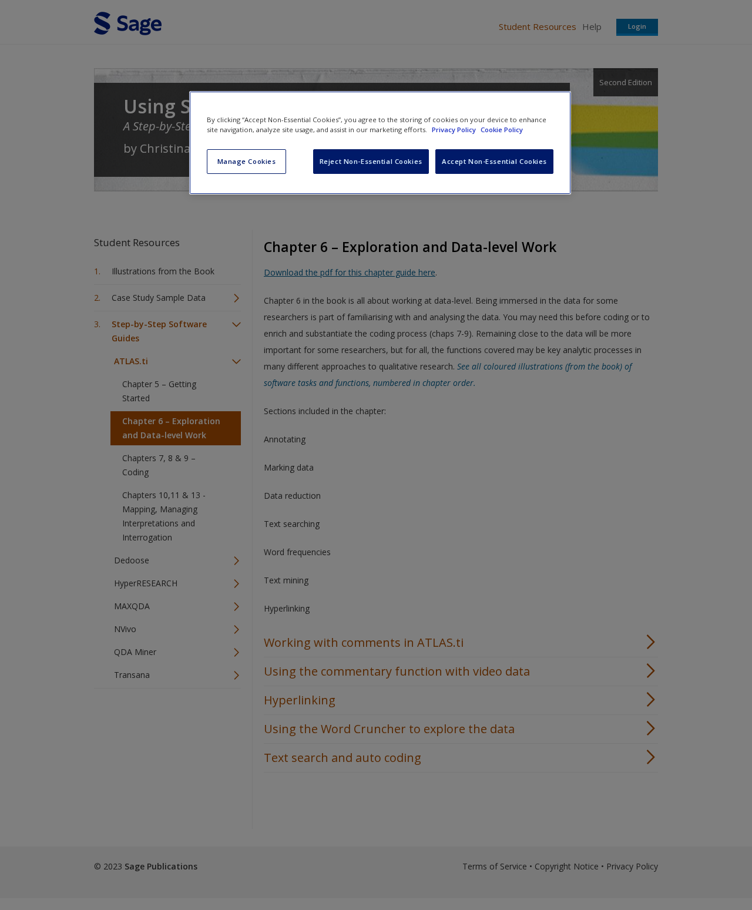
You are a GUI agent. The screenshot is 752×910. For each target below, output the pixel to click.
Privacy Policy (455, 129)
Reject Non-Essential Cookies (371, 161)
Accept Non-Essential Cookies (494, 161)
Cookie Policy (502, 129)
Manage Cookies (246, 161)
